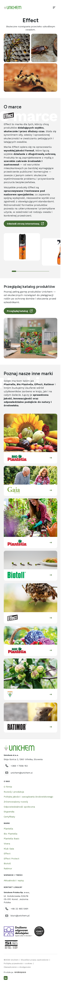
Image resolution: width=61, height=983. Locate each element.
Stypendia (9, 811)
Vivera (7, 843)
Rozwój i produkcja (14, 791)
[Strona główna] (12, 7)
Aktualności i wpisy (14, 880)
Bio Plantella (10, 833)
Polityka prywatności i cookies (18, 963)
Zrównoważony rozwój (16, 801)
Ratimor (8, 868)
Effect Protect (11, 858)
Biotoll (7, 863)
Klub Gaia (9, 848)
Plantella (8, 828)
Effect (7, 853)
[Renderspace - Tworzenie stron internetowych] (20, 972)
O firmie (8, 786)
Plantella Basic (11, 838)
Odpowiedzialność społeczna (19, 806)
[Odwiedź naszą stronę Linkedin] (6, 978)
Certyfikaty (9, 816)
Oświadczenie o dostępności (17, 967)
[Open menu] (54, 7)
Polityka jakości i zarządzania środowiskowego (28, 796)
